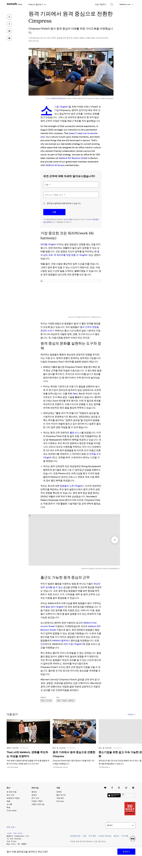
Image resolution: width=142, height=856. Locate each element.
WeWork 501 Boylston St (58, 98)
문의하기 (126, 852)
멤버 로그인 (61, 795)
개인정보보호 (75, 836)
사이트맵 (124, 836)
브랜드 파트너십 (38, 804)
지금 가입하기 (100, 4)
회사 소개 (10, 795)
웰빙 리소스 (75, 432)
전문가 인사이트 (46, 700)
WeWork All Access (55, 165)
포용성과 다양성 (13, 798)
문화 (58, 700)
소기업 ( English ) (61, 106)
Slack (75, 393)
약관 (84, 836)
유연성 (64, 700)
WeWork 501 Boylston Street (73, 158)
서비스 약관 (68, 219)
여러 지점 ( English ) (73, 644)
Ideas (19, 4)
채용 (8, 801)
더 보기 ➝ (131, 714)
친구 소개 (35, 798)
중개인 (34, 792)
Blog (8, 807)
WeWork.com (125, 4)
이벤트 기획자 (37, 801)
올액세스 (71, 700)
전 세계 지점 (11, 792)
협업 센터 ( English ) (55, 606)
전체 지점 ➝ (11, 827)
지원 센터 (60, 798)
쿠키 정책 (92, 836)
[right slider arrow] (114, 539)
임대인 (34, 795)
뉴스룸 (9, 804)
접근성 (116, 836)
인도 (42, 644)
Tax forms (60, 801)
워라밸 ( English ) (48, 244)
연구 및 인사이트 (59, 748)
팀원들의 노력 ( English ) (72, 485)
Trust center (12, 810)
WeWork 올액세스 (61, 640)
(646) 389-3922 (14, 833)
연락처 (59, 792)
